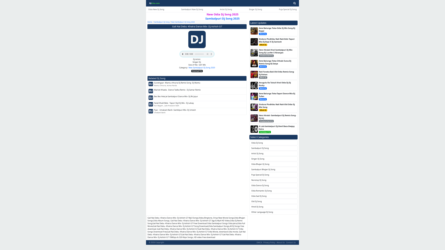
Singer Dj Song (255, 9)
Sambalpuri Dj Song (162, 22)
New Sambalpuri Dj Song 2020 (183, 22)
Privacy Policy (269, 242)
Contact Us (291, 242)
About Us (281, 242)
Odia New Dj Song (156, 9)
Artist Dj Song (226, 9)
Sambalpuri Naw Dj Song (192, 9)
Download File (197, 71)
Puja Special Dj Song (288, 9)
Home (150, 22)
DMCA (259, 242)
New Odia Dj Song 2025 (222, 14)
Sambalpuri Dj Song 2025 (222, 18)
